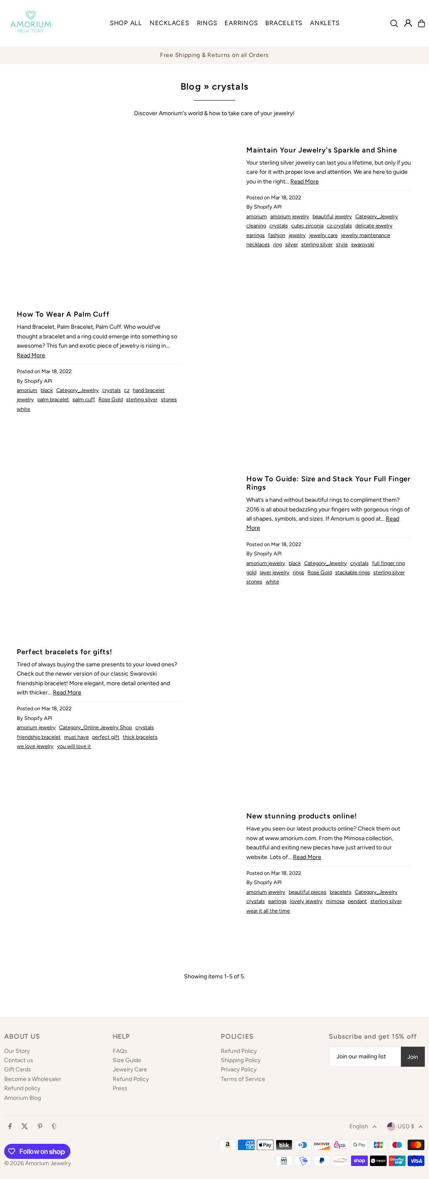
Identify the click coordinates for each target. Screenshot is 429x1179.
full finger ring (388, 563)
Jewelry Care (130, 1069)
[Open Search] (394, 23)
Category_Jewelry (376, 216)
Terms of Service (243, 1079)
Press (120, 1088)
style (342, 244)
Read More (304, 181)
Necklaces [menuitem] (169, 23)
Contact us (18, 1060)
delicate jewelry (374, 225)
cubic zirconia (307, 225)
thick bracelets (140, 737)
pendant (357, 901)
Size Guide (127, 1060)
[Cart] (421, 23)
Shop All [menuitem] (126, 23)
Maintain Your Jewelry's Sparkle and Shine (321, 150)
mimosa (335, 901)
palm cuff (83, 399)
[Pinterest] (40, 1126)
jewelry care (323, 235)
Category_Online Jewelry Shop (95, 727)
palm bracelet (53, 399)
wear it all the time (268, 911)
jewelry (297, 235)
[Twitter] (24, 1126)
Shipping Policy (241, 1060)
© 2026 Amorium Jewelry (37, 1163)
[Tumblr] (54, 1126)
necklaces (258, 244)
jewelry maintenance (365, 235)
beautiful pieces (307, 892)
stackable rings (352, 572)
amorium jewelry (289, 216)
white (23, 409)
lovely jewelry (306, 901)
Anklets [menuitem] (324, 23)
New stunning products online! (301, 816)
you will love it (74, 746)
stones (169, 399)
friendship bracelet (39, 737)
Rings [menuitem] (207, 23)
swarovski (362, 244)
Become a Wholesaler (32, 1079)
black (47, 390)
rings (298, 572)
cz (126, 390)
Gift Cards (17, 1069)
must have (76, 737)
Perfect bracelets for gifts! (64, 652)
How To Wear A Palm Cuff (63, 314)
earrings (255, 235)
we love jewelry (35, 746)
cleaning (256, 225)
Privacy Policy (238, 1069)
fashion (276, 235)
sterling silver (317, 244)
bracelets (340, 892)
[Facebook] (10, 1126)
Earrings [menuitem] (241, 23)
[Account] (408, 23)
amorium (256, 216)
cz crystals (339, 225)
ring (277, 244)
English (358, 1126)
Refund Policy (131, 1079)
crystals (278, 225)
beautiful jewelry (332, 216)
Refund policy (22, 1088)
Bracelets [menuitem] (283, 23)
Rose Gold (110, 399)
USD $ (406, 1126)
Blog (191, 86)
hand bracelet (149, 390)
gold (251, 572)
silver (291, 244)
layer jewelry (274, 572)
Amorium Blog (22, 1098)
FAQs (120, 1051)
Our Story (17, 1051)
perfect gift (105, 737)
